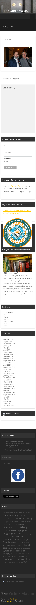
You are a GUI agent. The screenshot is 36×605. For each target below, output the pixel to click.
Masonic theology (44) (11, 78)
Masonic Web (8, 321)
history (22, 527)
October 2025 (8, 339)
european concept (26, 521)
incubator (5, 530)
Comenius (10, 518)
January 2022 (8, 346)
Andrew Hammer (18, 512)
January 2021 (8, 354)
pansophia (13, 542)
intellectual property (18, 530)
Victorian (18, 562)
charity (15, 515)
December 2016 (9, 393)
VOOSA (24, 562)
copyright (7, 521)
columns (5, 518)
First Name (7, 152)
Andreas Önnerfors (8, 512)
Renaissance (27, 542)
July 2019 (6, 371)
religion (20, 542)
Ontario (6, 542)
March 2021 (7, 352)
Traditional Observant (15, 559)
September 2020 (9, 361)
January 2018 (8, 384)
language (8, 533)
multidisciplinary (26, 534)
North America (17, 536)
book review (26, 512)
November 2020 (9, 356)
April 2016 (7, 401)
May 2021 (6, 348)
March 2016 (7, 403)
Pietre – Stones (12, 413)
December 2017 (9, 386)
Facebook (6, 457)
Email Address (8, 146)
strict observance (25, 548)
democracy (15, 521)
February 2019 (8, 373)
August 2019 (7, 369)
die (19, 521)
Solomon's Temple (15, 548)
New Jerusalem (7, 537)
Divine (5, 315)
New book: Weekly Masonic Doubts (18, 443)
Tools (5, 325)
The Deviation (10, 448)
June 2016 (7, 397)
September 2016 (9, 395)
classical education (24, 516)
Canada (7, 515)
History (6, 317)
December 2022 (9, 344)
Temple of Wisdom (16, 553)
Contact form (16, 186)
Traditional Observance (16, 556)
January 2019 (8, 376)
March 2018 (7, 382)
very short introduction (9, 562)
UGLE (30, 559)
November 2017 (9, 388)
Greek (16, 528)
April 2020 (7, 365)
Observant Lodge (20, 539)
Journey (6, 319)
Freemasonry (21, 524)
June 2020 (7, 363)
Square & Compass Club (14, 441)
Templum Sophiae (26, 553)
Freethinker (8, 39)
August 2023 (7, 341)
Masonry (18, 533)
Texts (5, 323)
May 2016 (6, 399)
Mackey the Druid (11, 446)
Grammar (8, 527)
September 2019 (9, 367)
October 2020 (8, 359)
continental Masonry (23, 518)
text (6, 163)
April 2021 (7, 350)
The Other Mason (16, 11)
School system (6, 545)
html (6, 161)
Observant (7, 539)
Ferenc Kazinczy (10, 524)
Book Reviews (8, 313)
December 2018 (9, 378)
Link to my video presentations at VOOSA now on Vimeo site (17, 211)
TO (4, 556)
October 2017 (8, 390)
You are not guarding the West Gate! (18, 450)
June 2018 (7, 380)
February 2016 (8, 405)
